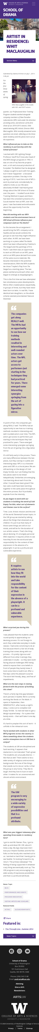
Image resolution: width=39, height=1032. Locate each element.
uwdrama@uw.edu (22, 979)
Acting (7, 909)
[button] (24, 102)
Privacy (11, 1028)
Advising (19, 984)
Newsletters (19, 990)
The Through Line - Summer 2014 (19, 929)
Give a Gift (19, 987)
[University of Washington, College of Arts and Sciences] (15, 3)
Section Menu (12, 61)
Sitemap (29, 1028)
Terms (19, 1028)
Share (8, 918)
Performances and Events (15, 892)
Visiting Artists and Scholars (16, 901)
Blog (7, 888)
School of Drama (13, 12)
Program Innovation (13, 897)
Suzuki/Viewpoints (22, 909)
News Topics (11, 936)
